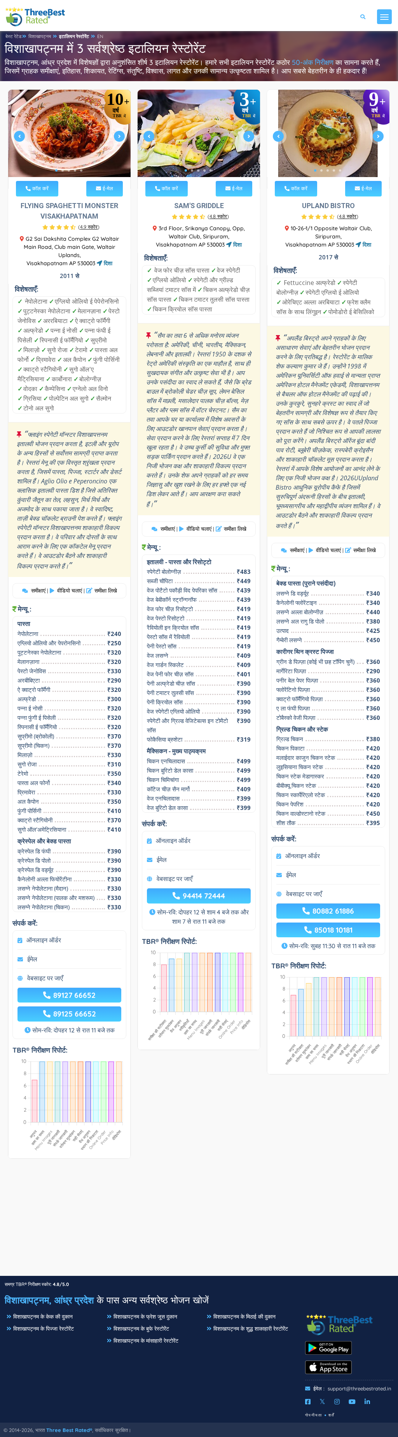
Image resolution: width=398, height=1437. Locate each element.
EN (100, 36)
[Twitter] (322, 1401)
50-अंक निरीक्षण (312, 62)
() (89, 227)
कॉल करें (40, 188)
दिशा (107, 263)
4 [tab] (75, 170)
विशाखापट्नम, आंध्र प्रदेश (49, 1300)
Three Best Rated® (69, 1430)
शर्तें (331, 1415)
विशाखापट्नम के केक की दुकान (43, 1316)
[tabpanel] (69, 139)
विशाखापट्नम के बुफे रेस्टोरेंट (141, 1328)
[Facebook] (308, 1401)
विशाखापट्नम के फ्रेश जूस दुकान (145, 1316)
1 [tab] (56, 170)
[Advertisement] (199, 1221)
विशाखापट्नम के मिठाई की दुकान (244, 1316)
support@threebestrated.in (359, 1388)
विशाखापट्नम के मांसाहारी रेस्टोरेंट (145, 1340)
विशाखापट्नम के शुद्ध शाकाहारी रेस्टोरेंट (250, 1328)
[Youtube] (352, 1401)
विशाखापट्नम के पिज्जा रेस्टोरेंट (43, 1328)
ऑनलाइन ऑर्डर (43, 940)
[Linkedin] (367, 1401)
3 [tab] (69, 170)
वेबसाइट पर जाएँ (45, 978)
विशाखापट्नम (39, 36)
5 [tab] (81, 170)
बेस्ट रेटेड (13, 36)
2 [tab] (62, 170)
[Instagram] (337, 1401)
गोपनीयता (313, 1415)
